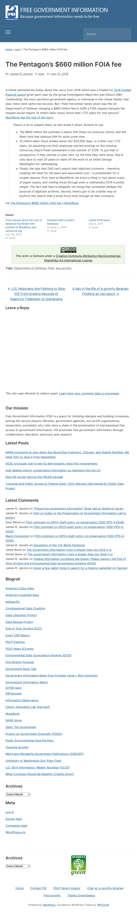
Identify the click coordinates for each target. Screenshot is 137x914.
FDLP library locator (66, 888)
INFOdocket (14, 693)
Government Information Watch (27, 682)
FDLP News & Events (20, 648)
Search (126, 34)
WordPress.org (15, 832)
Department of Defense (30, 268)
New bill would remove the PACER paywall (34, 477)
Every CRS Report (18, 635)
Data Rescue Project (19, 622)
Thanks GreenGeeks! (81, 895)
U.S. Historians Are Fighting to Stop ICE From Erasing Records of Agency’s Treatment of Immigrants (36, 294)
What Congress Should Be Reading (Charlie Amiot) (40, 774)
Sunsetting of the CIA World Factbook (59, 545)
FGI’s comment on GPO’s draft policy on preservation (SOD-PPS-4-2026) (75, 522)
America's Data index (20, 588)
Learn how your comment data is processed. (89, 393)
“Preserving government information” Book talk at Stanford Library (79, 508)
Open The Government (21, 727)
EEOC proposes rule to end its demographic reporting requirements (51, 463)
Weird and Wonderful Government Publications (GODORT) (45, 754)
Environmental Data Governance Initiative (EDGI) (38, 655)
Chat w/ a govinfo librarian (105, 888)
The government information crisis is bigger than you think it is (69, 550)
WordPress (49, 904)
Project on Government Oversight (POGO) (34, 734)
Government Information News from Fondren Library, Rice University (52, 675)
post (17, 49)
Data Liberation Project (21, 615)
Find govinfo (52, 895)
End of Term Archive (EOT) (24, 628)
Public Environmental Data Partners (30, 740)
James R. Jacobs (21, 74)
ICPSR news (14, 688)
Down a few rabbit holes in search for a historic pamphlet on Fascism (81, 568)
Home (9, 49)
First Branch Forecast (20, 662)
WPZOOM (103, 904)
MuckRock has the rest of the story (29, 117)
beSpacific (13, 602)
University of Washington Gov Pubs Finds (33, 760)
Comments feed (16, 825)
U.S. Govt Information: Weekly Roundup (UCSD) (38, 767)
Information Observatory (22, 700)
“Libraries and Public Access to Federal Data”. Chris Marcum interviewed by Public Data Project (65, 486)
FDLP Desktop (15, 642)
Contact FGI (38, 888)
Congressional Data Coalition (25, 608)
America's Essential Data (22, 595)
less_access (63, 268)
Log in (10, 812)
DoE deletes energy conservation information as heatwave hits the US (53, 470)
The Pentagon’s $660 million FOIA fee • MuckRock (44, 203)
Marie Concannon (17, 536)
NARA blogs (14, 720)
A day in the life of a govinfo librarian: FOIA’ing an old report (100, 291)
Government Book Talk (21, 669)
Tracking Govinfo (17, 747)
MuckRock (13, 713)
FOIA (51, 268)
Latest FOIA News (99, 220)
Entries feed (14, 819)
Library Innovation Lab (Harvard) (28, 707)
